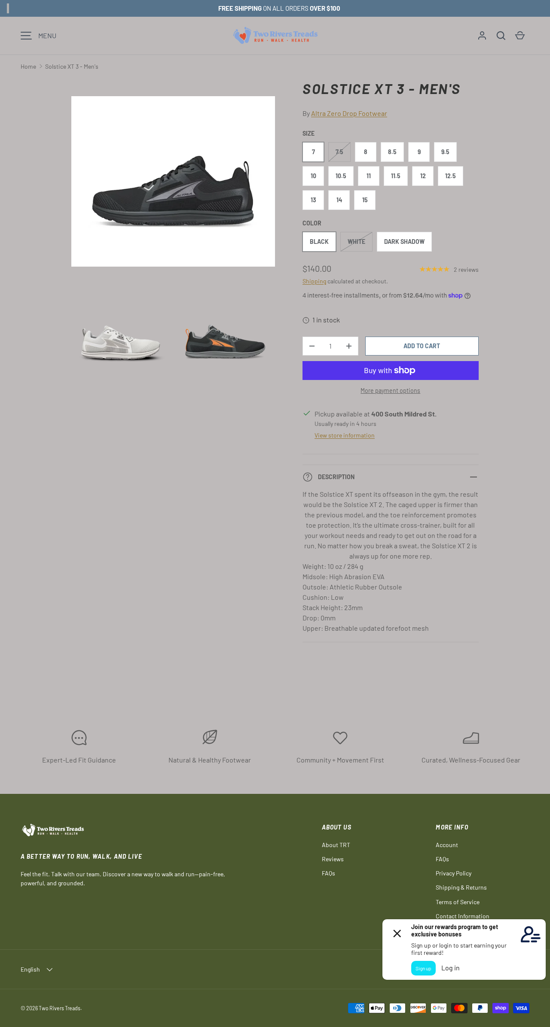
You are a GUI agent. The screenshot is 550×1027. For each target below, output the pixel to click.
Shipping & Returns (461, 887)
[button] (501, 35)
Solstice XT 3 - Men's (71, 66)
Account (447, 844)
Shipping (314, 281)
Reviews (333, 859)
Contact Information (462, 916)
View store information (345, 435)
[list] (175, 235)
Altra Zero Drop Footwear (349, 113)
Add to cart (421, 345)
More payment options (390, 390)
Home (28, 66)
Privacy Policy (453, 873)
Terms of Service (458, 901)
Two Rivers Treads (59, 1008)
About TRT (336, 844)
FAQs (328, 873)
